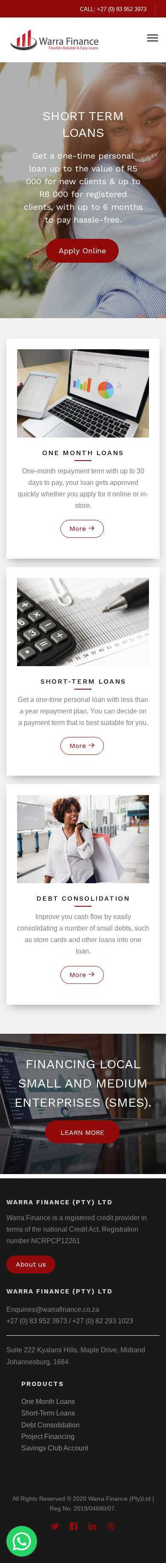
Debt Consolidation (50, 1425)
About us (31, 1264)
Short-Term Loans (48, 1413)
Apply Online (82, 250)
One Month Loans (48, 1401)
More (78, 529)
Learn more (82, 1132)
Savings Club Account (54, 1448)
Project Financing (47, 1436)
